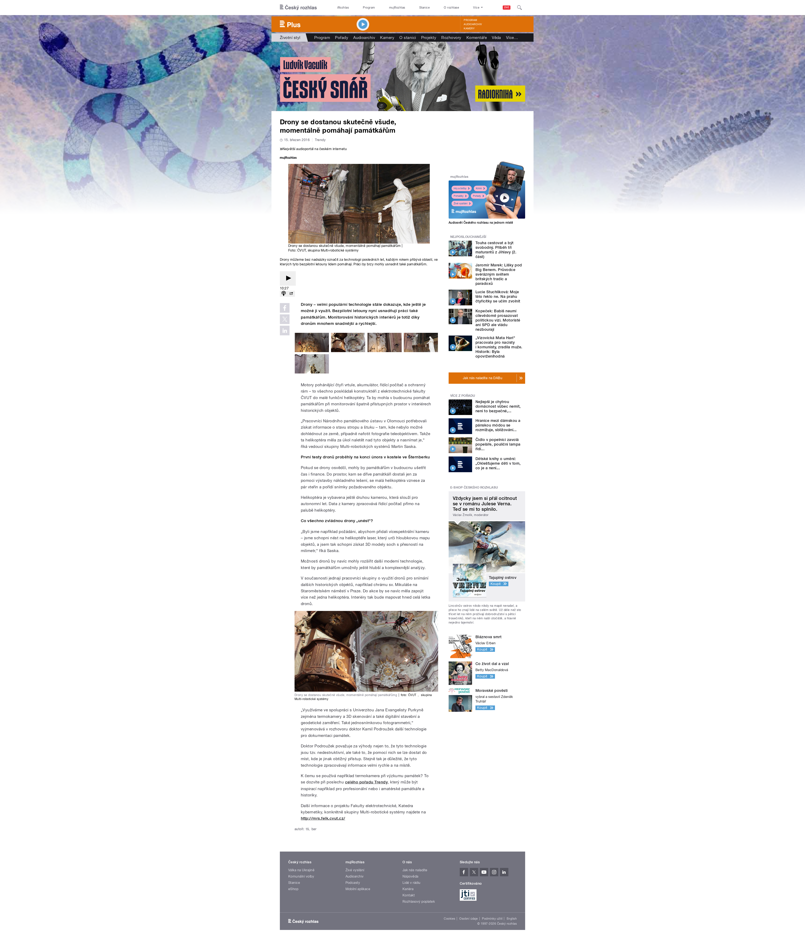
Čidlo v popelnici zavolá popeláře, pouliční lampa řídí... (498, 444)
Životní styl (290, 37)
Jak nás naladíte (414, 870)
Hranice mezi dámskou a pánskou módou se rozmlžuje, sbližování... (498, 425)
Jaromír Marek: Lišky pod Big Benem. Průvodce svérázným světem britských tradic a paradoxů (498, 274)
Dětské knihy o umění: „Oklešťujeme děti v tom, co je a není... (498, 463)
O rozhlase (451, 7)
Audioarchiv (473, 24)
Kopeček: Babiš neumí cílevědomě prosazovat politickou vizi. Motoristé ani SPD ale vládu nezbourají (497, 320)
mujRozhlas (397, 7)
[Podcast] (283, 294)
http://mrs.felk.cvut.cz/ (323, 818)
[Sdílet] (291, 294)
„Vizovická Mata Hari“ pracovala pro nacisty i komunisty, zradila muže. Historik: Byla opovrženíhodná (498, 347)
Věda (496, 37)
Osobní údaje (468, 918)
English (512, 918)
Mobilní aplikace (357, 889)
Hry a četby (460, 188)
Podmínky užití (492, 918)
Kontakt (408, 895)
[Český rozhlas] (298, 7)
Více (512, 37)
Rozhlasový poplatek (418, 902)
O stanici (407, 37)
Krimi (479, 188)
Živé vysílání (460, 203)
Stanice (424, 7)
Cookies (449, 918)
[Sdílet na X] (285, 319)
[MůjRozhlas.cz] (288, 158)
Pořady (341, 37)
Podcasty (352, 883)
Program (369, 7)
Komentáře (476, 37)
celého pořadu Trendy (366, 782)
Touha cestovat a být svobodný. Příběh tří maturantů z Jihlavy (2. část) (495, 250)
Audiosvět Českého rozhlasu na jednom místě (481, 222)
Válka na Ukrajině (301, 870)
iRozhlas (343, 7)
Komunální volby (301, 876)
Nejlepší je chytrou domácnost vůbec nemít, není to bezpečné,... (498, 406)
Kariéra (407, 889)
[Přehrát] (288, 278)
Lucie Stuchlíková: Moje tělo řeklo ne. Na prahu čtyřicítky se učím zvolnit (497, 296)
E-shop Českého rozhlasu (474, 487)
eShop (293, 889)
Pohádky (459, 195)
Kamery (469, 28)
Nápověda (410, 876)
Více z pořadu (462, 396)
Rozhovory (451, 37)
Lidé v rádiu (411, 883)
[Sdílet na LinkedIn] (285, 330)
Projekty (428, 37)
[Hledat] (519, 7)
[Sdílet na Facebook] (285, 308)
